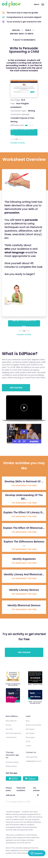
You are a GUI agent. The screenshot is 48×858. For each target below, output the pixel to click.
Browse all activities (33, 725)
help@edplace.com (33, 761)
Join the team (11, 737)
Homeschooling (12, 762)
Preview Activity (17, 142)
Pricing (8, 725)
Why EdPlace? (11, 721)
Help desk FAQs (32, 757)
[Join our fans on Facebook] (38, 795)
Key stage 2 (30, 733)
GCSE (28, 741)
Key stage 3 (30, 737)
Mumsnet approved (13, 733)
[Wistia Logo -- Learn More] (34, 441)
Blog (27, 721)
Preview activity (24, 334)
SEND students (11, 766)
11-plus (28, 746)
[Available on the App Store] (14, 778)
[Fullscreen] (24, 441)
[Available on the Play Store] (31, 778)
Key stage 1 (30, 729)
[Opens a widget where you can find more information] (36, 853)
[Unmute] (14, 441)
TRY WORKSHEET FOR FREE (24, 486)
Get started (16, 387)
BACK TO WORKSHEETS (24, 40)
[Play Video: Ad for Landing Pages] (24, 431)
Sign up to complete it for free (22, 132)
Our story (9, 729)
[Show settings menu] (19, 441)
